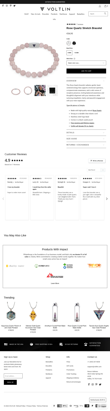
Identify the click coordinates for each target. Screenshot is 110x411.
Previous (3, 197)
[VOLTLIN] (55, 9)
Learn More (55, 283)
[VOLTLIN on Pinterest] (10, 6)
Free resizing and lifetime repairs (82, 123)
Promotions (70, 370)
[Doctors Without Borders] (55, 275)
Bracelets (49, 366)
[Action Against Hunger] (68, 265)
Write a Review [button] (98, 161)
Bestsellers (49, 362)
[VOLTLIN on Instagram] (6, 6)
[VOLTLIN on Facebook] (3, 6)
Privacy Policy (31, 406)
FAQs (68, 362)
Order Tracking (71, 374)
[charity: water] (16, 265)
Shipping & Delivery (72, 378)
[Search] (105, 13)
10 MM (76, 52)
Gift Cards (69, 366)
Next (107, 197)
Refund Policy (20, 406)
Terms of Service (42, 406)
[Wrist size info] (74, 59)
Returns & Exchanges (73, 382)
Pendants (49, 370)
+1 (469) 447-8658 (93, 362)
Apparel (48, 378)
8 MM (69, 52)
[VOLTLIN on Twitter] (14, 6)
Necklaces (49, 374)
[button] (54, 19)
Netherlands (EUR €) (97, 400)
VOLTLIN (12, 406)
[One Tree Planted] (42, 265)
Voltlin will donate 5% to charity (82, 126)
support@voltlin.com (94, 366)
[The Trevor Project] (94, 265)
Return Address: (92, 371)
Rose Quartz (97, 111)
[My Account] (100, 6)
